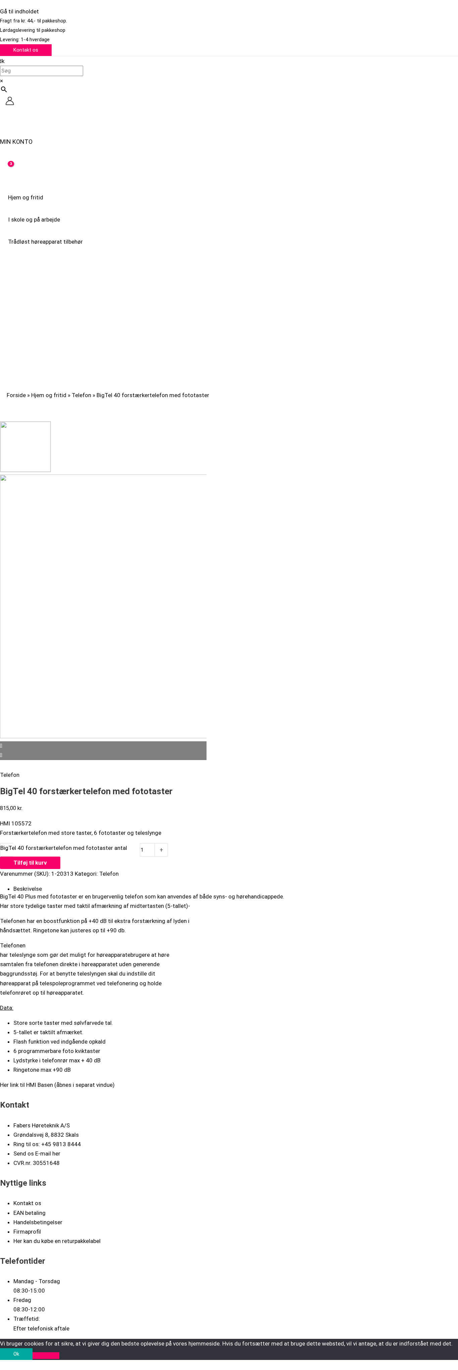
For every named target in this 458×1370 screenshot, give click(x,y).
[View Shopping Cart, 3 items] (6, 169)
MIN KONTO (16, 141)
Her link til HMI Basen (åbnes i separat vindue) (57, 1084)
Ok (16, 1354)
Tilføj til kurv (30, 862)
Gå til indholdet (19, 11)
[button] (26, 50)
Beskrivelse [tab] (27, 888)
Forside (16, 395)
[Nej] (46, 1355)
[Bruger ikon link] (9, 102)
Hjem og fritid (48, 395)
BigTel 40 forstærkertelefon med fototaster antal (63, 848)
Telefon (81, 395)
